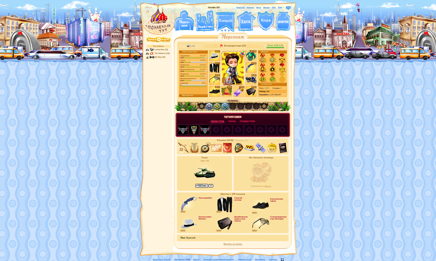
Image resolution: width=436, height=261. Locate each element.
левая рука (217, 121)
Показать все (241, 140)
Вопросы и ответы (161, 259)
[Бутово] (225, 30)
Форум (266, 7)
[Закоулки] (204, 21)
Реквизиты (260, 259)
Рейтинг (250, 7)
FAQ (274, 7)
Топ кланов (158, 46)
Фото (258, 7)
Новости (240, 7)
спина (232, 121)
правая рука (247, 121)
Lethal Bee (159, 49)
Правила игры (244, 259)
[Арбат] (232, 30)
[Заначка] (283, 21)
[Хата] (246, 21)
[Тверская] (219, 30)
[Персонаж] (184, 20)
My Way (158, 57)
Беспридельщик (232, 46)
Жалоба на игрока (232, 244)
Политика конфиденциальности (218, 259)
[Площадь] (225, 22)
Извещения (179, 259)
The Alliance (160, 53)
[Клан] (265, 21)
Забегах (267, 186)
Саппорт (273, 259)
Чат (288, 7)
